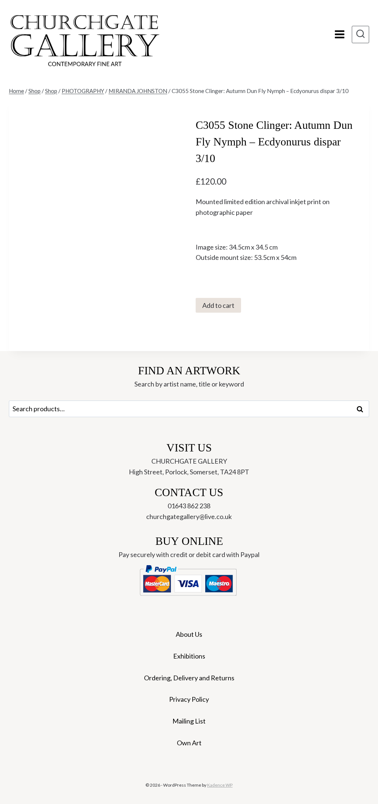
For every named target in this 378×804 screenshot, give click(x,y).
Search (362, 409)
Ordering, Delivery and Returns (189, 678)
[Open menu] (339, 34)
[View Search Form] (360, 34)
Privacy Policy (189, 699)
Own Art (189, 743)
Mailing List (189, 721)
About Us (189, 634)
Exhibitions (189, 656)
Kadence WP (220, 785)
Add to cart (218, 305)
